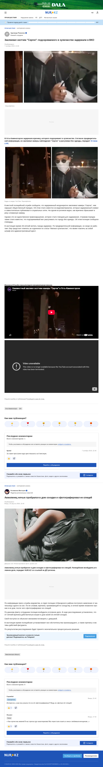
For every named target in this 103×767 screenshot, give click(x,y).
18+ (20, 408)
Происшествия (11, 17)
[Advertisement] (51, 121)
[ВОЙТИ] (97, 13)
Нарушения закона (27, 17)
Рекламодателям (91, 756)
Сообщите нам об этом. (36, 399)
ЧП (36, 17)
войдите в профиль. (64, 444)
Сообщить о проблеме (72, 756)
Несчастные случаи (50, 17)
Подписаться (90, 636)
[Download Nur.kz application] (51, 5)
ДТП (40, 17)
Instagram (89, 475)
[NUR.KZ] (51, 12)
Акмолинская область (12, 654)
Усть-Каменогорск (11, 408)
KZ (92, 12)
